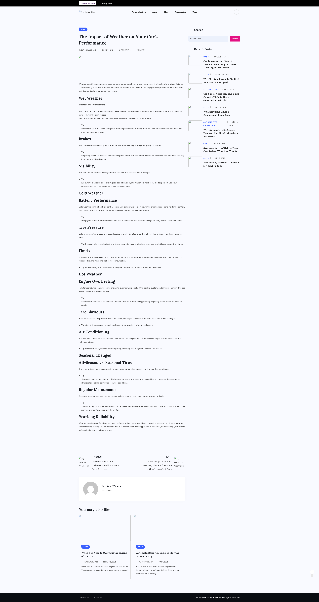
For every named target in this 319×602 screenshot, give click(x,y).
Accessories (180, 12)
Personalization (139, 12)
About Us (98, 597)
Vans (195, 12)
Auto (154, 12)
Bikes (165, 12)
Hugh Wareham (91, 562)
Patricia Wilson (146, 562)
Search (235, 39)
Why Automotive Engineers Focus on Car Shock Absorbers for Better (220, 133)
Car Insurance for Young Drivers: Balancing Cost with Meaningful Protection (220, 64)
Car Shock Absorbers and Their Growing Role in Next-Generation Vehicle (221, 97)
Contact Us (84, 597)
